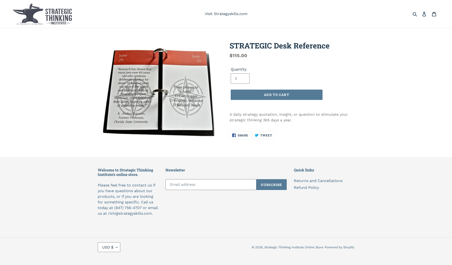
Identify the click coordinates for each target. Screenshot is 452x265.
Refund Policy (306, 187)
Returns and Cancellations (318, 180)
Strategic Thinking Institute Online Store (293, 247)
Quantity (238, 69)
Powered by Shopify (339, 247)
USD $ (107, 247)
